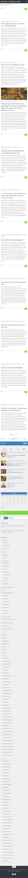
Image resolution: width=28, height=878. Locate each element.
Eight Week (5, 658)
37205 (9, 517)
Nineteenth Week (6, 681)
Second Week (14, 476)
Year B (3, 649)
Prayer (3, 631)
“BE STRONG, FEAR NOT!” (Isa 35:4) (15, 478)
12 (17, 438)
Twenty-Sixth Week (7, 752)
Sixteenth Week (6, 696)
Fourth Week (12, 364)
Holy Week (5, 604)
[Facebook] (24, 443)
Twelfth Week (6, 725)
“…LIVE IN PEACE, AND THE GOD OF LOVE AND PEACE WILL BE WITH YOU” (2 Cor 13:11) (13, 196)
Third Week (17, 404)
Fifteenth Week (6, 667)
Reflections (4, 634)
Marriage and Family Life (7, 622)
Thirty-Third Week (7, 722)
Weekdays (19, 476)
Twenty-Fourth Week (7, 740)
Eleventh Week (6, 664)
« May (2, 507)
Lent (3, 590)
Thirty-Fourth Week (7, 717)
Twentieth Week (6, 728)
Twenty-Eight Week (7, 834)
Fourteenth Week (6, 675)
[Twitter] (26, 443)
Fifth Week (12, 321)
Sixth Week (5, 577)
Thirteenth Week (6, 708)
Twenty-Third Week (7, 755)
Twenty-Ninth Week (7, 743)
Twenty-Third (6, 860)
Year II (3, 758)
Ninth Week (5, 684)
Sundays (11, 21)
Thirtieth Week (6, 711)
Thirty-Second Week (18, 483)
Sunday (22, 452)
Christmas (4, 555)
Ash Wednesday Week (8, 592)
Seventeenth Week (7, 690)
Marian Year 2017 (6, 617)
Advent (8, 476)
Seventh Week (12, 278)
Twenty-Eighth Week (7, 731)
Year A (15, 21)
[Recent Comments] (17, 449)
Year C (3, 652)
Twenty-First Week (7, 737)
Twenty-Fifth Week (7, 734)
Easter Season (5, 234)
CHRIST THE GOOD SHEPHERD (12, 368)
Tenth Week (5, 702)
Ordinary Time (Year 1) (7, 628)
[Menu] (26, 1)
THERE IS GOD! (10, 486)
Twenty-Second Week (8, 746)
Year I (13, 484)
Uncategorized (5, 640)
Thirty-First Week (6, 714)
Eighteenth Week (6, 661)
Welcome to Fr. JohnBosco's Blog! (11, 1)
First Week (5, 542)
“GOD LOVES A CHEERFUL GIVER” (13, 65)
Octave (4, 557)
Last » (25, 438)
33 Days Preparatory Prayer (9, 619)
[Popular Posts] (10, 449)
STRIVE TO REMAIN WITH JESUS (15, 472)
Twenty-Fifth (5, 837)
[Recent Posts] (4, 449)
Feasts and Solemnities (7, 147)
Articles (3, 552)
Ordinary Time (4, 21)
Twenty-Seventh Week (8, 749)
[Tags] (24, 449)
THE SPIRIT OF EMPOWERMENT (12, 240)
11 (15, 438)
